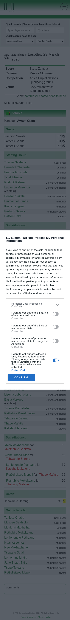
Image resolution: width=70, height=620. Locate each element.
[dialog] (35, 310)
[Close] (62, 238)
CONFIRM (21, 377)
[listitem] (35, 305)
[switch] (56, 314)
